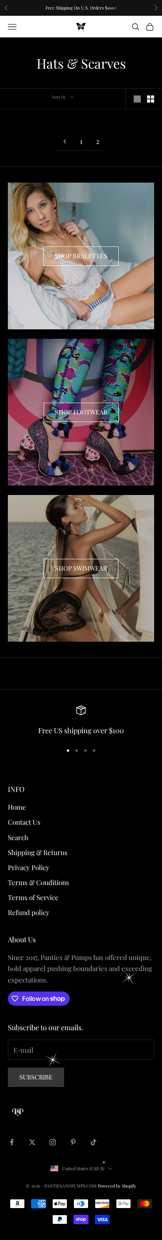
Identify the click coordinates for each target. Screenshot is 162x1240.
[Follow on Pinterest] (73, 1142)
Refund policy (29, 912)
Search (18, 837)
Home (17, 807)
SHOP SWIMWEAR (81, 568)
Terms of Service (33, 897)
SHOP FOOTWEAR (81, 412)
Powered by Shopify (117, 1186)
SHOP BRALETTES (81, 256)
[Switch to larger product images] (137, 99)
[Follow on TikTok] (94, 1142)
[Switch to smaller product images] (150, 99)
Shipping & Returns (38, 852)
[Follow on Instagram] (53, 1142)
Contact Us (24, 822)
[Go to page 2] (64, 141)
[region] (81, 721)
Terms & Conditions (38, 882)
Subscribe (36, 1077)
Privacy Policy (29, 867)
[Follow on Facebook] (12, 1142)
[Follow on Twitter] (32, 1142)
